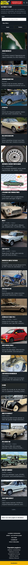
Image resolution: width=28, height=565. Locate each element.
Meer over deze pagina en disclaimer (13, 517)
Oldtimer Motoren (14, 558)
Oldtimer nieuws (14, 556)
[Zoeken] (24, 2)
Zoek (3, 16)
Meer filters (6, 23)
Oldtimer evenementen (14, 550)
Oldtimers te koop (14, 552)
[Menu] (26, 2)
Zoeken (20, 27)
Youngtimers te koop (14, 554)
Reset (7, 27)
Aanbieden (14, 563)
